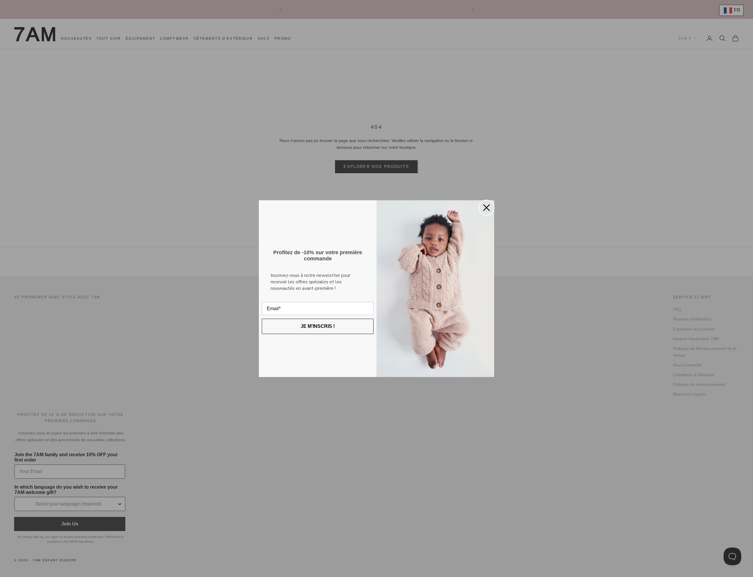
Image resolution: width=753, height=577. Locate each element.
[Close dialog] (486, 207)
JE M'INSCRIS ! (318, 326)
